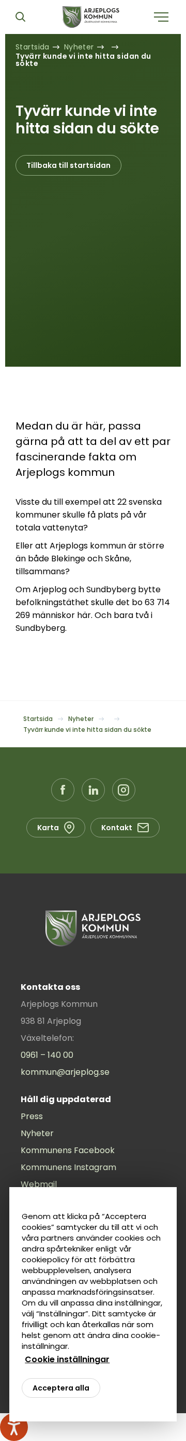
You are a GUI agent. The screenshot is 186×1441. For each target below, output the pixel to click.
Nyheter (37, 1133)
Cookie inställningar (67, 1359)
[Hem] (91, 17)
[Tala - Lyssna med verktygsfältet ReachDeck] (14, 1427)
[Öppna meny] (161, 17)
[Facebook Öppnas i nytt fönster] (62, 789)
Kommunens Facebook (68, 1150)
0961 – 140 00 (47, 1055)
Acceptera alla (61, 1388)
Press (32, 1116)
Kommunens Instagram (68, 1167)
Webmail (39, 1184)
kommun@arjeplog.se (65, 1072)
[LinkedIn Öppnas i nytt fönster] (93, 789)
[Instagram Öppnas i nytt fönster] (123, 789)
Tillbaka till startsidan (68, 165)
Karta (48, 827)
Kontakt (116, 827)
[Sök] (20, 17)
